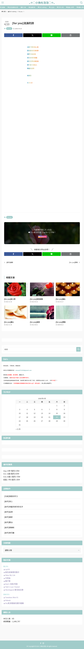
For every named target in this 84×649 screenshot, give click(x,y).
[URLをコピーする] (70, 35)
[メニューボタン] (2, 2)
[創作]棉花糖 (9, 532)
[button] (13, 35)
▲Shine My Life (9, 575)
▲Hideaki (7, 600)
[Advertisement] (42, 105)
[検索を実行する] (78, 349)
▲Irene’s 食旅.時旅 (10, 584)
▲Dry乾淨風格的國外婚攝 (13, 603)
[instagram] (43, 643)
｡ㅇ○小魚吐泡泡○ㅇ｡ (42, 2)
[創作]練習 (8, 517)
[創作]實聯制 (9, 527)
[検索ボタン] (81, 2)
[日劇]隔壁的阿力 (11, 496)
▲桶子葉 (6, 581)
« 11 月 (18, 429)
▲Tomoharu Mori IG (10, 597)
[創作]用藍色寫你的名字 (13, 506)
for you (9, 28)
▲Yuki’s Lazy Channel (11, 587)
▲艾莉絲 (6, 578)
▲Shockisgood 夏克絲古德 (13, 590)
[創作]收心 (8, 501)
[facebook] (41, 643)
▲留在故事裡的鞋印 (11, 572)
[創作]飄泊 (8, 522)
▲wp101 (6, 569)
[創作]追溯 (8, 511)
